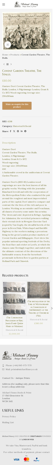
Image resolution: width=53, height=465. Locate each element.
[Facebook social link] (10, 131)
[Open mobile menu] (4, 4)
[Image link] (20, 355)
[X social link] (14, 131)
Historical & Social (22, 126)
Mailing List (8, 422)
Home (5, 54)
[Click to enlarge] (7, 44)
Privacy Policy (9, 416)
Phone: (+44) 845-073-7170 (19, 365)
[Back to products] (7, 64)
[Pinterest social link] (18, 131)
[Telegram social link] (25, 131)
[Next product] (11, 64)
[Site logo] (26, 4)
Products (14, 54)
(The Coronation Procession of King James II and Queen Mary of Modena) (14, 322)
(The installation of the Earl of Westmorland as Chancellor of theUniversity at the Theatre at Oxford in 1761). (38, 308)
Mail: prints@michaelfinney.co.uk (22, 369)
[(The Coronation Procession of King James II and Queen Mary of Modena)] (14, 298)
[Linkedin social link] (21, 131)
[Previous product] (4, 64)
